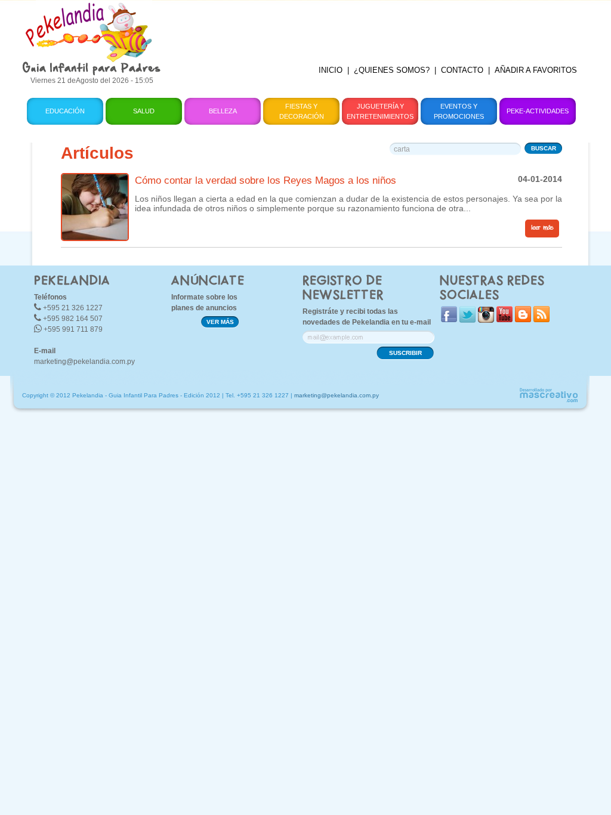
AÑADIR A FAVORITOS (536, 70)
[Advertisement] (379, 27)
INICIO (330, 70)
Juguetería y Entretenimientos (380, 111)
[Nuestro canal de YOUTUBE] (504, 319)
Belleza (223, 111)
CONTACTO (462, 70)
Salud (144, 111)
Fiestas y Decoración (301, 111)
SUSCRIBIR (405, 353)
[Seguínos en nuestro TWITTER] (467, 320)
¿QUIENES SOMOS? (392, 70)
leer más (542, 228)
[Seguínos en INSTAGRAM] (486, 320)
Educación (65, 111)
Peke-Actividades (538, 111)
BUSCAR (543, 148)
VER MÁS (220, 322)
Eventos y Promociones (459, 111)
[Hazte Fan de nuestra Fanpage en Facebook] (449, 319)
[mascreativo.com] (548, 400)
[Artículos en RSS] (541, 319)
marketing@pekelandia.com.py (84, 361)
